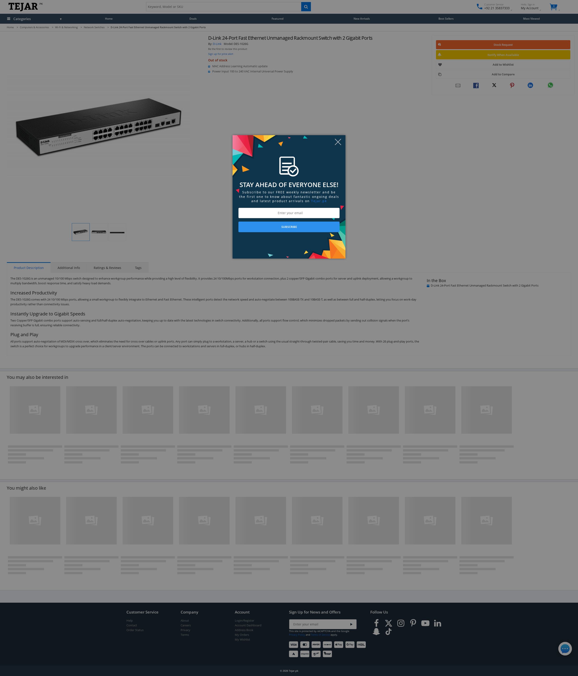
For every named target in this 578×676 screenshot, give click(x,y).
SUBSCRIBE (289, 227)
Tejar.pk (319, 201)
